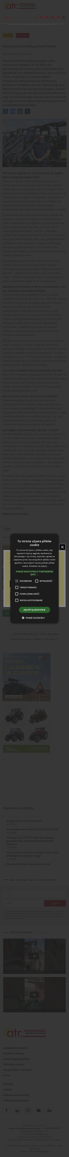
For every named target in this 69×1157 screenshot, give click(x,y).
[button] (35, 573)
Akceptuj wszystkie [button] (34, 609)
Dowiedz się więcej (38, 565)
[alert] (34, 578)
